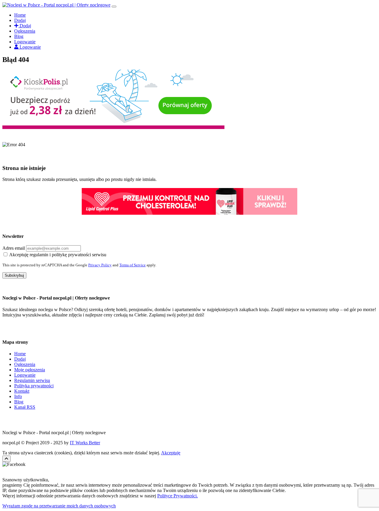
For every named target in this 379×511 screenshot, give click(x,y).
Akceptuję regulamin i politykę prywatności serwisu (57, 254)
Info (18, 396)
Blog (18, 36)
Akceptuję (170, 452)
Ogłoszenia (24, 31)
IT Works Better (85, 442)
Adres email (13, 248)
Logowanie (25, 41)
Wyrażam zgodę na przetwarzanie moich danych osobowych (59, 505)
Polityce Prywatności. (177, 495)
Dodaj (20, 20)
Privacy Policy (100, 265)
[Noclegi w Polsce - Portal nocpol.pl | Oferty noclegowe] (56, 4)
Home (20, 14)
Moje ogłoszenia (29, 369)
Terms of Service (132, 265)
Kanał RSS (24, 407)
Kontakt (21, 391)
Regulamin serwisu (32, 380)
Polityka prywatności (34, 385)
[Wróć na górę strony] (6, 459)
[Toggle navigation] (114, 6)
